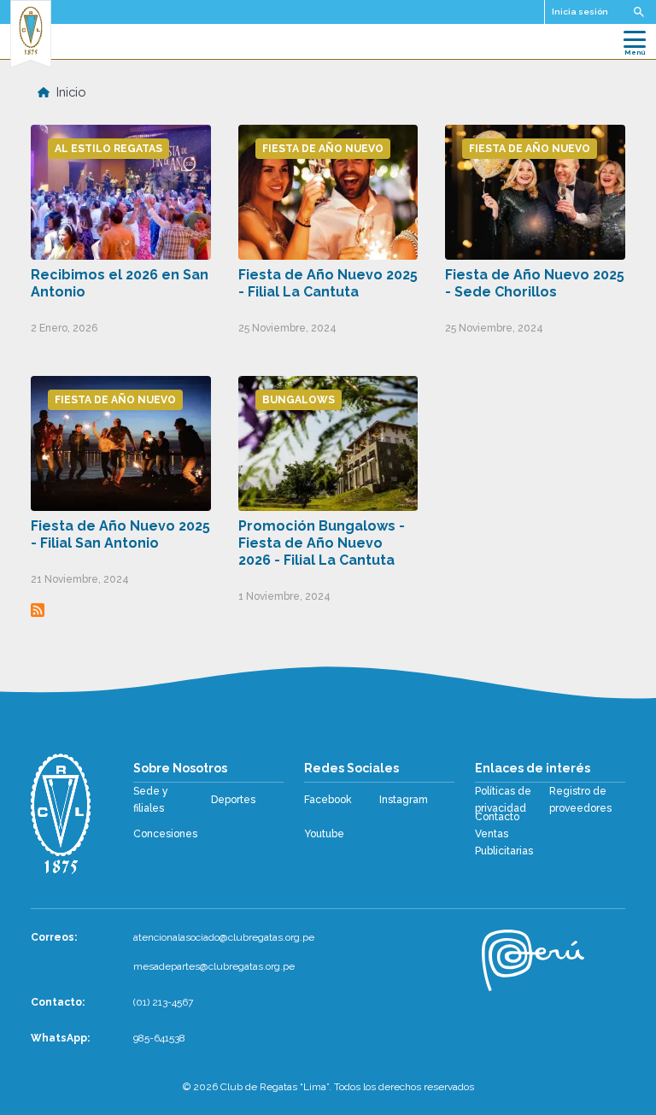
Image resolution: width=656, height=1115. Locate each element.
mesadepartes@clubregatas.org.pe (214, 966)
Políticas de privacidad (503, 799)
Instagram (403, 800)
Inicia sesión (580, 11)
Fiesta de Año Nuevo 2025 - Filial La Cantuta (328, 283)
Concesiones (165, 834)
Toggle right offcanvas (639, 12)
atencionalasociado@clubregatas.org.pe (223, 937)
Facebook (328, 800)
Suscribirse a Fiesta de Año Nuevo (37, 610)
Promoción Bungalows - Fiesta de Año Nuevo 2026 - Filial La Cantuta (321, 543)
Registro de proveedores (580, 799)
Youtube (324, 834)
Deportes (233, 800)
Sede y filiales (150, 799)
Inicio (71, 92)
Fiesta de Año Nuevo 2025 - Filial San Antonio (120, 534)
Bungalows (298, 400)
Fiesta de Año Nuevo (323, 149)
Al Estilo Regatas (108, 149)
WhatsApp (59, 1038)
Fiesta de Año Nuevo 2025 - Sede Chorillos (534, 283)
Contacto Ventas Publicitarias (504, 834)
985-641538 (159, 1038)
